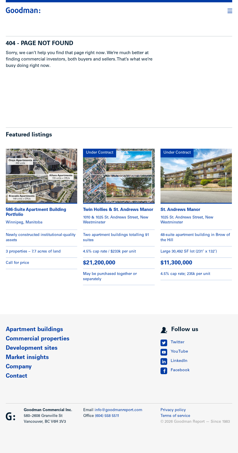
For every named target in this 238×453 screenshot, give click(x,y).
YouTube (179, 352)
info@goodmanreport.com (118, 410)
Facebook (180, 370)
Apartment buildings (34, 330)
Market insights (27, 358)
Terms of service (175, 416)
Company (19, 367)
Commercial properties (37, 339)
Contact (16, 376)
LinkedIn (179, 361)
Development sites (31, 348)
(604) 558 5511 (107, 416)
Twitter (177, 342)
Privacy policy (173, 410)
